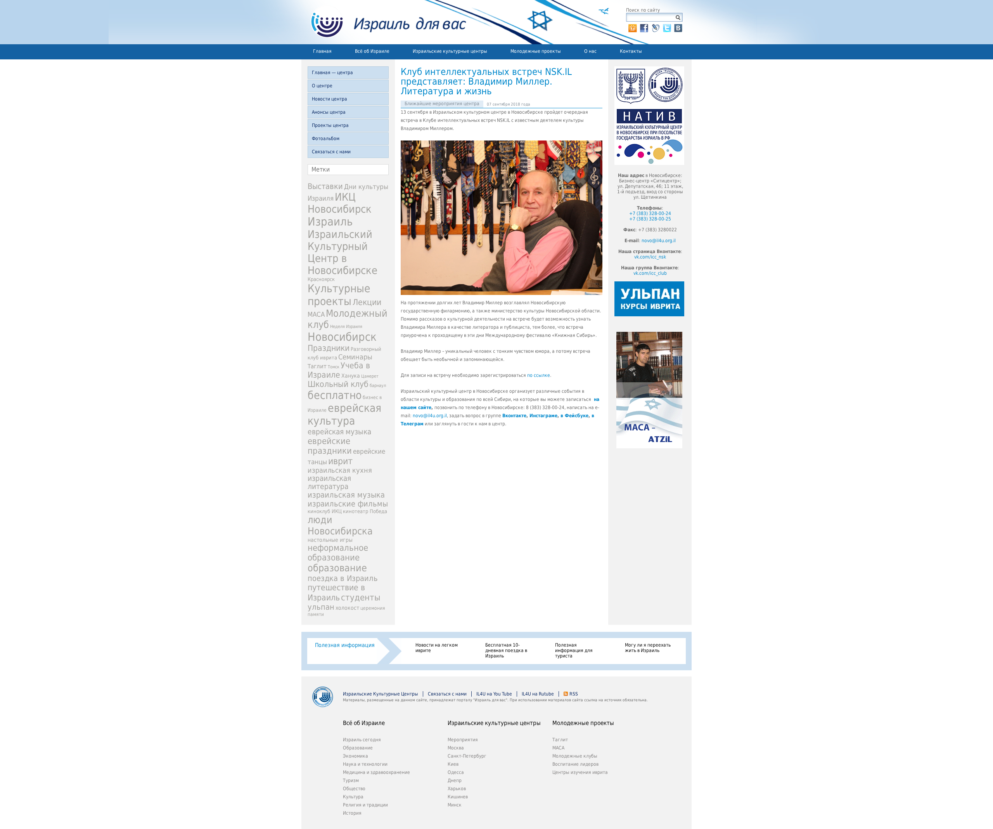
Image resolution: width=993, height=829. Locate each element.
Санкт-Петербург (467, 756)
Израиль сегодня (362, 739)
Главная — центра (332, 72)
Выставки (325, 186)
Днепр (455, 780)
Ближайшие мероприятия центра (442, 103)
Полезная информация (345, 645)
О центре (322, 85)
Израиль (330, 221)
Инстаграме (543, 415)
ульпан (321, 607)
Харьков (457, 788)
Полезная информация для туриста (574, 650)
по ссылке (538, 375)
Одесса (456, 772)
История (352, 813)
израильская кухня (340, 470)
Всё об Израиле (372, 51)
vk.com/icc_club (650, 273)
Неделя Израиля (346, 326)
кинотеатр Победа (365, 511)
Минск (455, 805)
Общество (354, 788)
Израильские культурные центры (450, 51)
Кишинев (458, 797)
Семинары (355, 357)
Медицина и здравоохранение (376, 772)
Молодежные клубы (574, 756)
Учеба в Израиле (339, 370)
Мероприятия (463, 739)
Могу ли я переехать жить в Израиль (648, 647)
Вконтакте (514, 415)
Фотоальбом (325, 138)
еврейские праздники (330, 446)
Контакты (631, 51)
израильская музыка (346, 495)
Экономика (355, 756)
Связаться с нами (331, 151)
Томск (333, 366)
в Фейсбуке (574, 415)
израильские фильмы (348, 503)
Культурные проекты (339, 295)
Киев (453, 764)
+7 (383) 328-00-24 (650, 213)
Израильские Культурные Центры (380, 694)
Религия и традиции (365, 805)
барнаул (378, 385)
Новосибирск (342, 336)
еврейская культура (344, 414)
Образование (358, 748)
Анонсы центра (329, 112)
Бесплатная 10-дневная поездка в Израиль (506, 650)
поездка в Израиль (343, 578)
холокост (347, 608)
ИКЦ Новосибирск (340, 203)
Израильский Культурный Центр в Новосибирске (342, 252)
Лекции (367, 302)
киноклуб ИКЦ (325, 511)
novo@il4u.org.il (430, 415)
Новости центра (329, 99)
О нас (590, 51)
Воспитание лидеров (575, 764)
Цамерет (370, 376)
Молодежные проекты (535, 51)
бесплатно (335, 395)
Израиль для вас (383, 22)
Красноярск (321, 279)
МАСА (316, 314)
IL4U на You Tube (494, 694)
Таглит (317, 366)
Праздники (328, 348)
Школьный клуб (338, 384)
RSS (573, 694)
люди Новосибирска (340, 525)
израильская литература (329, 482)
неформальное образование (338, 552)
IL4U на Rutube (538, 694)
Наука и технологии (365, 764)
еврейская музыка (339, 431)
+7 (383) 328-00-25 (650, 219)
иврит (340, 461)
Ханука (350, 376)
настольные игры (330, 540)
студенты (361, 597)
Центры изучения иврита (580, 772)
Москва (456, 748)
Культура (353, 797)
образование (337, 568)
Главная (322, 51)
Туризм (351, 780)
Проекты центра (330, 125)
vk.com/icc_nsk (650, 257)
